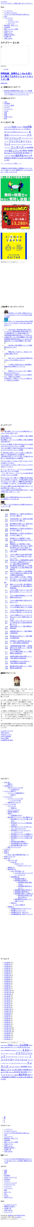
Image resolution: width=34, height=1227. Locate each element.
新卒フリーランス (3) (14, 847)
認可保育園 (20, 158)
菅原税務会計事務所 (9, 1077)
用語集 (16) (11, 867)
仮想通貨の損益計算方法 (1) (23, 890)
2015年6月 (7, 1039)
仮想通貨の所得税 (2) (21, 880)
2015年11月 (7, 1030)
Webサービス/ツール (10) (15, 787)
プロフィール (20, 144)
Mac (17, 129)
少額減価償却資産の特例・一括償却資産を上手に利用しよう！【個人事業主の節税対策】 (21, 647)
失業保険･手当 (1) (16, 815)
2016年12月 (7, 1009)
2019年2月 (7, 974)
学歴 (13, 1072)
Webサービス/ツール (10, 1177)
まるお (26, 1050)
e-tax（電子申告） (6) (17, 871)
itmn (13, 129)
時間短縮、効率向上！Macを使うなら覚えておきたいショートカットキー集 (17, 76)
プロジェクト (14, 144)
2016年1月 (7, 1026)
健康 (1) (10, 784)
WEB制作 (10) (8, 786)
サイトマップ (8, 1212)
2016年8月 (7, 1015)
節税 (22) (14, 903)
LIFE (5, 16)
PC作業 (26, 129)
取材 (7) (13, 795)
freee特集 (27, 126)
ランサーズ (17, 147)
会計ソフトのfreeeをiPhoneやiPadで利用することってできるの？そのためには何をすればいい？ (18, 323)
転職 (29, 158)
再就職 (30, 151)
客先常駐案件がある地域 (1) (19, 843)
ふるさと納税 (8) (20, 905)
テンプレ (26, 94)
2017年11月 (7, 992)
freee (8, 92)
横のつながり (11, 1074)
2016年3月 (7, 1022)
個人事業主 (23, 151)
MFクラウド (21, 129)
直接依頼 (13, 155)
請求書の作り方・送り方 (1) (19, 912)
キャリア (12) (12, 806)
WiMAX (9, 132)
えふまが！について (10, 12)
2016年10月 (7, 1013)
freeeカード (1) (19, 864)
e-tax (5, 92)
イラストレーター (13, 21)
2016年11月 (7, 1011)
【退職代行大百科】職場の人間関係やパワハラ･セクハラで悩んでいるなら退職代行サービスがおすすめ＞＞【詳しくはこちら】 (17, 170)
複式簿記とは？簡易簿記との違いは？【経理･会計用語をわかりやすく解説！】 (21, 540)
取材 (11, 94)
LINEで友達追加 (6, 736)
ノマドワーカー (20, 1056)
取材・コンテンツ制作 (11, 29)
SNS (5, 132)
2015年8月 (7, 1035)
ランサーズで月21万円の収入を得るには (16, 14)
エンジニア (11, 23)
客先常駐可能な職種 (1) (18, 841)
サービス (7, 107)
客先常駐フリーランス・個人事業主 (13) (20, 817)
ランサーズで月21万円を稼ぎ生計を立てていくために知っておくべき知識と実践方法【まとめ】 (18, 1160)
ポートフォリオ (18, 94)
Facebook (9, 127)
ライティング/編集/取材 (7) (16, 793)
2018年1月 (7, 988)
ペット (9, 1063)
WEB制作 (7, 27)
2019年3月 (7, 972)
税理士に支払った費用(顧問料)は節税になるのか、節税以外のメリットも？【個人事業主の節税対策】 (21, 562)
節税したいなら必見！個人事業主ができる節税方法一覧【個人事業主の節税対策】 (21, 586)
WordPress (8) (15, 789)
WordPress (14, 132)
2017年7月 (7, 998)
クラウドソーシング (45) (15, 798)
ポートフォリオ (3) (13, 810)
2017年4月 (7, 1002)
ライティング (7, 147)
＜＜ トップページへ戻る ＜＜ (11, 163)
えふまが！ (18, 1217)
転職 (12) (14, 808)
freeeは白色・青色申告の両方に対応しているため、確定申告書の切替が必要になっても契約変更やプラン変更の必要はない (18, 331)
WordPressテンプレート (23, 132)
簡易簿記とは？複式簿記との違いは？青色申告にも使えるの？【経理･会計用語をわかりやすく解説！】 (21, 545)
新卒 (7, 1074)
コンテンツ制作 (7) (10, 791)
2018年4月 (7, 985)
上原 (25, 147)
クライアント (23, 135)
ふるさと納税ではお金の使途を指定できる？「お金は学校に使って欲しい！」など (21, 556)
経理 (5, 118)
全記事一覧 (7, 36)
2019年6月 (7, 966)
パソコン (6, 141)
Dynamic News (20, 1215)
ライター (10, 20)
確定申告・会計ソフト (11, 25)
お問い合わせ (8, 38)
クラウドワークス (27, 138)
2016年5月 (7, 1020)
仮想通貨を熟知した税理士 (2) (24, 893)
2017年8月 (7, 996)
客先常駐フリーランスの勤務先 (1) (22, 834)
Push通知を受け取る (7, 740)
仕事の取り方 (18, 1066)
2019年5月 (7, 968)
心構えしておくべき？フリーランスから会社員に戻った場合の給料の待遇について (21, 622)
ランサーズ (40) (16, 800)
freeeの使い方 (20, 127)
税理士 (18, 91)
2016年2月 (7, 1024)
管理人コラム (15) (9, 856)
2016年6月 (7, 1018)
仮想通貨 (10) (15, 877)
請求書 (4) (11, 906)
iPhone (10, 129)
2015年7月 (7, 1037)
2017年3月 (7, 1003)
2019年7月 (7, 964)
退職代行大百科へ (9, 34)
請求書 (30, 91)
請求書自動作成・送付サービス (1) (22, 914)
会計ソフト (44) (12, 860)
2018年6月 (7, 981)
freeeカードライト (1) (24, 865)
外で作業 (13, 153)
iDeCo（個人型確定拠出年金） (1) (18, 854)
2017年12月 (7, 990)
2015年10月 (7, 1031)
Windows (2, 1050)
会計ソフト (24, 91)
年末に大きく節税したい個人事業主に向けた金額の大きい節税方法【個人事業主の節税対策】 (21, 573)
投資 (5, 115)
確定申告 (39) (12, 869)
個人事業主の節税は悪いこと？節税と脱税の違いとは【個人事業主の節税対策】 (21, 567)
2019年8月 (7, 962)
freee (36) (13, 862)
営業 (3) (6, 851)
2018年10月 (7, 975)
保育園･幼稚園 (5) (13, 811)
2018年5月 (7, 983)
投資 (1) (6, 853)
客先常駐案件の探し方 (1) (19, 845)
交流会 (13, 1066)
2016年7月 (7, 1016)
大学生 (10, 1072)
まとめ (6, 69)
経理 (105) (7, 858)
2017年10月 (7, 994)
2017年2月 (7, 1005)
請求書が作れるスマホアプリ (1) (21, 908)
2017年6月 (7, 1000)
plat (30, 129)
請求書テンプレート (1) (18, 910)
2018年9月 (7, 977)
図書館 (8, 153)
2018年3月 (7, 987)
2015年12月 (7, 1028)
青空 (8, 160)
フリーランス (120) (10, 804)
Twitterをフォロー (6, 734)
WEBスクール (8, 31)
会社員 (6, 150)
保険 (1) (10, 813)
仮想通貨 (13, 91)
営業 (5, 113)
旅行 (5, 1173)
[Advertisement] (17, 285)
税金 (29, 155)
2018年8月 (7, 979)
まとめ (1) (7, 849)
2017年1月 (7, 1007)
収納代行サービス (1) (14, 802)
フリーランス (8, 18)
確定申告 (7, 91)
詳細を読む (4, 83)
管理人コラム (8, 33)
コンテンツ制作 (9, 105)
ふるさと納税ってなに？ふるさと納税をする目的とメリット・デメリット (21, 591)
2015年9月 (7, 1033)
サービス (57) (8, 797)
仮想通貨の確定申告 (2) (22, 892)
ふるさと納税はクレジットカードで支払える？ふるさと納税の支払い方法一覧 (21, 617)
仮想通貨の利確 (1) (20, 878)
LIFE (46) (7, 782)
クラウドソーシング (25, 92)
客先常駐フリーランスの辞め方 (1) (22, 836)
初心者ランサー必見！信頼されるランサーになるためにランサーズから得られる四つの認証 (18, 315)
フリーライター (17, 141)
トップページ (8, 10)
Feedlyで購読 (5, 738)
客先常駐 (19, 153)
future (6, 129)
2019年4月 (7, 970)
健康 (5, 1172)
